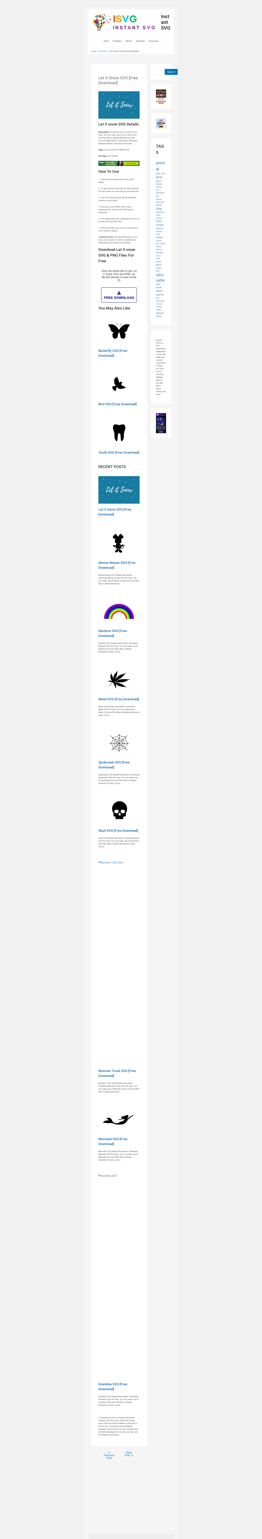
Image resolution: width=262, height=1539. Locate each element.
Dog (159, 208)
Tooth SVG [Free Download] (118, 452)
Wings (158, 316)
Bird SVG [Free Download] (117, 404)
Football (159, 228)
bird (159, 177)
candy (159, 187)
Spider (159, 287)
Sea (157, 271)
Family (159, 218)
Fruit (158, 234)
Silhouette (140, 41)
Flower (160, 224)
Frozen (159, 231)
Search (171, 71)
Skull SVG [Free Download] (118, 831)
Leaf (158, 258)
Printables (117, 41)
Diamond (160, 202)
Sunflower (159, 304)
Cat (157, 189)
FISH (159, 221)
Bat (163, 173)
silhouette (160, 277)
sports (160, 294)
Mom (158, 264)
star (157, 298)
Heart (162, 243)
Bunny (159, 181)
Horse (158, 249)
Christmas (160, 194)
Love (158, 261)
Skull (158, 284)
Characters (153, 41)
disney (159, 205)
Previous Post (109, 1455)
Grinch (159, 240)
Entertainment (160, 213)
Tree (158, 309)
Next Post (129, 1454)
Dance (159, 199)
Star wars (160, 301)
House (159, 252)
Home (106, 41)
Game (159, 237)
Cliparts (128, 41)
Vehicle (160, 313)
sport (159, 290)
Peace (159, 268)
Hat (157, 243)
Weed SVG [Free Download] (118, 699)
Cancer (159, 184)
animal (160, 166)
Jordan (158, 256)
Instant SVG (165, 22)
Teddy (159, 306)
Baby (158, 173)
